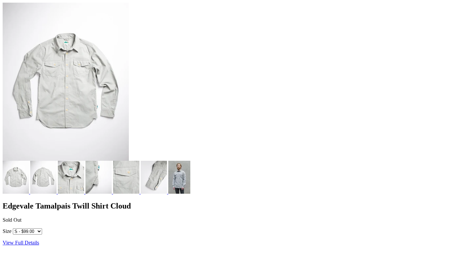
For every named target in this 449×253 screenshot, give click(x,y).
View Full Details (21, 242)
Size (7, 231)
